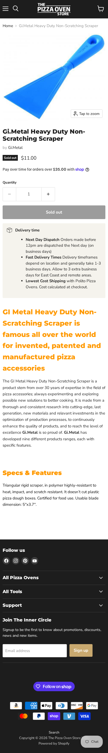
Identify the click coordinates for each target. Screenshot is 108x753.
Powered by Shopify (54, 743)
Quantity (10, 183)
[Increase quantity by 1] (48, 194)
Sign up (81, 650)
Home (8, 26)
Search (54, 732)
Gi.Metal (15, 147)
